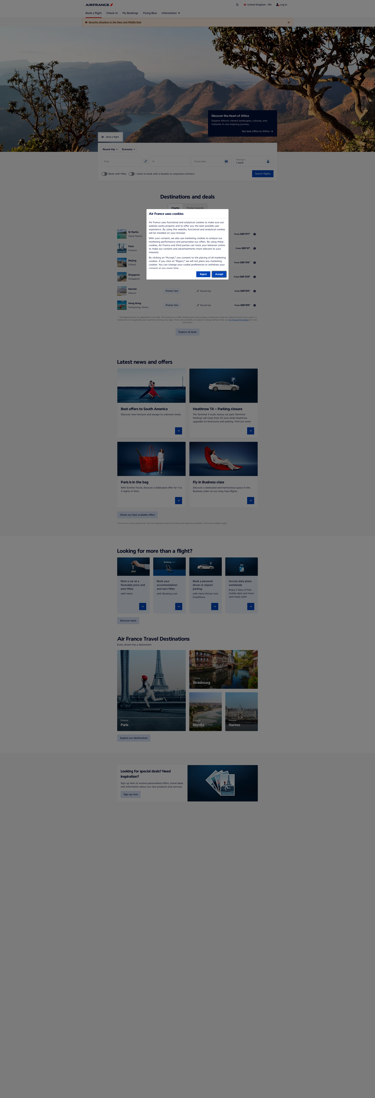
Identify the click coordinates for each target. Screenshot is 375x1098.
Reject (203, 274)
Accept (219, 274)
